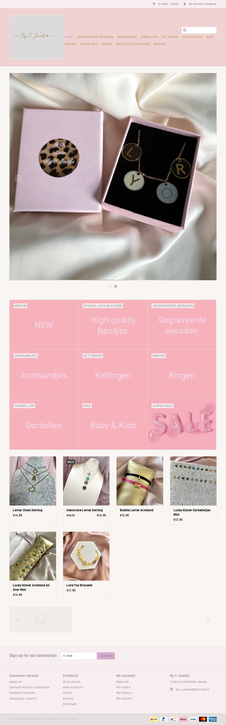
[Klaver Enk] (40, 619)
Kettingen (170, 37)
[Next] (208, 178)
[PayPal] (163, 719)
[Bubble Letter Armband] (139, 480)
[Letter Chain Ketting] (32, 480)
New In (107, 44)
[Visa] (193, 719)
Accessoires (192, 37)
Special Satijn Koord (133, 44)
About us (15, 682)
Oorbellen (149, 37)
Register (122, 682)
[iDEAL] (153, 719)
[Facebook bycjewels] (205, 655)
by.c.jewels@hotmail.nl (193, 689)
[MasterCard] (202, 719)
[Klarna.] (183, 719)
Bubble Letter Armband (136, 510)
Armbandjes (127, 37)
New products (73, 687)
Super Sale (89, 44)
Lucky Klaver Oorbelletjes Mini (192, 512)
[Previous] (18, 178)
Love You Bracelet (79, 585)
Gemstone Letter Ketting (84, 510)
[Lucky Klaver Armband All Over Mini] (32, 556)
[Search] (184, 30)
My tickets (124, 693)
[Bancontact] (173, 719)
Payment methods (22, 693)
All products (72, 682)
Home (69, 37)
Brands (160, 44)
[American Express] (212, 719)
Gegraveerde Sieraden (95, 37)
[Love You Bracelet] (86, 556)
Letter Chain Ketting (27, 510)
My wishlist (124, 699)
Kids (209, 37)
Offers (67, 693)
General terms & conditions (29, 687)
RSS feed (69, 704)
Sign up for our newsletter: (33, 655)
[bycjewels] (36, 37)
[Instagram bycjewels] (213, 655)
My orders (123, 687)
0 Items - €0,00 (168, 4)
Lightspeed (69, 719)
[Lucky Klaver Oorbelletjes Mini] (193, 480)
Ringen (70, 44)
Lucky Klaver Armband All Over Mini (31, 587)
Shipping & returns (23, 699)
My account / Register (202, 4)
